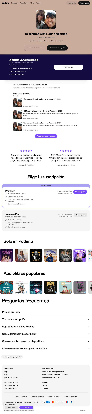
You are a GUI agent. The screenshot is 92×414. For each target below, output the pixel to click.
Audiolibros (24, 3)
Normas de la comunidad (51, 377)
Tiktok (44, 385)
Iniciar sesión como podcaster (53, 372)
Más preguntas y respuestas (12, 357)
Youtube (45, 388)
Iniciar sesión (72, 3)
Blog (5, 375)
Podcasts (14, 3)
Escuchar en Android (11, 385)
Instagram (45, 382)
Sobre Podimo (9, 369)
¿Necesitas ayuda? (11, 377)
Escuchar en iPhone (11, 382)
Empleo (6, 372)
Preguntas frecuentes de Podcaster (55, 375)
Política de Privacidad (70, 397)
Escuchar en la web (11, 388)
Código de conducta (21, 397)
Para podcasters (48, 369)
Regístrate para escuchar (46, 136)
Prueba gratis (84, 3)
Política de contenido (37, 397)
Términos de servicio (54, 397)
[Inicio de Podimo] (5, 3)
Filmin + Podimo (35, 3)
